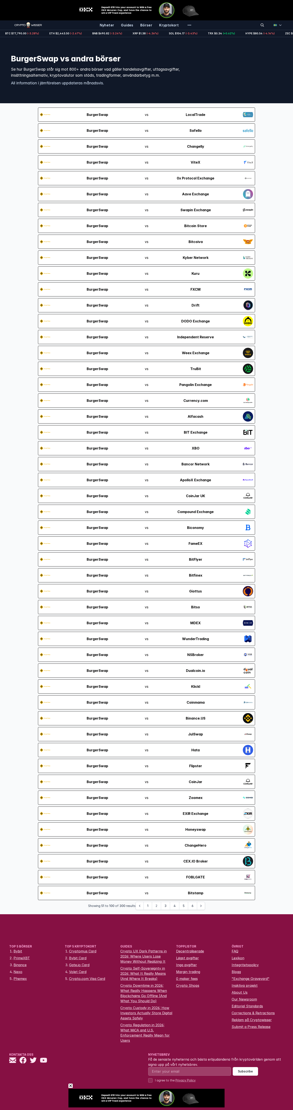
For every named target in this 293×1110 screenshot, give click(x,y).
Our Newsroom (244, 999)
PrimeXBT (22, 958)
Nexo (18, 972)
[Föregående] (140, 906)
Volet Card (77, 972)
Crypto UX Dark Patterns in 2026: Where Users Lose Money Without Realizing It (143, 956)
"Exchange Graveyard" (250, 978)
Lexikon (238, 958)
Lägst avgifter (187, 958)
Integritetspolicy (245, 965)
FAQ (235, 951)
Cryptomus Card (82, 951)
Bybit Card (77, 958)
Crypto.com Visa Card (87, 978)
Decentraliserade (190, 951)
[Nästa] (201, 906)
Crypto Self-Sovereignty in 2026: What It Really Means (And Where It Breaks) (143, 973)
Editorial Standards (247, 1006)
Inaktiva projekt (245, 985)
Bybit (18, 951)
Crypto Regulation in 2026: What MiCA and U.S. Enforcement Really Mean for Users (145, 1033)
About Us (240, 992)
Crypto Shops (187, 985)
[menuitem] (107, 25)
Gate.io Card (79, 965)
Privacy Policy (185, 1080)
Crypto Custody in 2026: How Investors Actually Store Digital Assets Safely (146, 1013)
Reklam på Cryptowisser (252, 1020)
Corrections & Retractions (253, 1013)
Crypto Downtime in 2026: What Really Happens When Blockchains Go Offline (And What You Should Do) (143, 993)
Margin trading (188, 972)
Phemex (20, 978)
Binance (20, 965)
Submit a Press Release (251, 1027)
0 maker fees (187, 978)
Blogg (236, 972)
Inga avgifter (186, 965)
